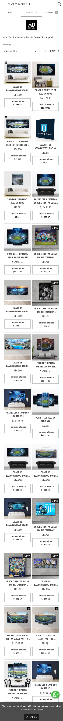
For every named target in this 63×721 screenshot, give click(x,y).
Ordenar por (7, 44)
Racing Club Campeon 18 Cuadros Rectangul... (17, 414)
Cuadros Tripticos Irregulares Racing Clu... (17, 255)
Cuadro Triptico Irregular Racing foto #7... (45, 364)
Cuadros (12, 37)
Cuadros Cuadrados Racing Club (17, 201)
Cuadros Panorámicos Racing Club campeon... (17, 523)
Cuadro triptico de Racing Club (45, 91)
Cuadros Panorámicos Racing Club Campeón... (17, 364)
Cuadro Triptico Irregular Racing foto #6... (17, 691)
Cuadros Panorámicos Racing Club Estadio (17, 309)
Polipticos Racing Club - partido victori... (45, 637)
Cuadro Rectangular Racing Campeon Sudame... (45, 255)
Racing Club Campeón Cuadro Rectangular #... (45, 201)
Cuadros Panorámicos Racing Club (17, 88)
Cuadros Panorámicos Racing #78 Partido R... (45, 474)
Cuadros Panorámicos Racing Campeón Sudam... (45, 583)
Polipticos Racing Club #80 (45, 419)
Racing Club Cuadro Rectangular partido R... (17, 637)
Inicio (5, 37)
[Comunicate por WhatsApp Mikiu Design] (55, 694)
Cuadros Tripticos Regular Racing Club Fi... (17, 143)
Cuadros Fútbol (25, 37)
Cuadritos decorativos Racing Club (45, 146)
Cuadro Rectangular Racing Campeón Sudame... (45, 310)
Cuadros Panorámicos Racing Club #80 (17, 474)
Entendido (31, 716)
